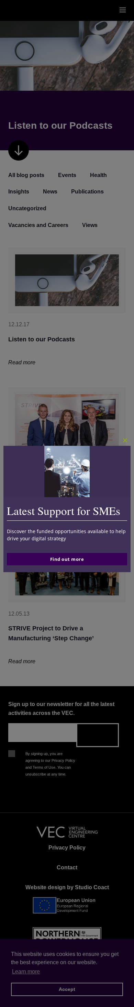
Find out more (67, 559)
